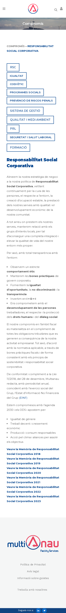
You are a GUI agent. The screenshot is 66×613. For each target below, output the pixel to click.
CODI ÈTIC (17, 84)
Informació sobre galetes (33, 578)
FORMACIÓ (18, 147)
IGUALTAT (17, 75)
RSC (13, 67)
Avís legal (33, 571)
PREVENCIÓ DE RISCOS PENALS (31, 100)
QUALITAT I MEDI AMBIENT (30, 119)
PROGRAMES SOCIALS (25, 92)
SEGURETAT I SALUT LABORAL (31, 137)
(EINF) (23, 397)
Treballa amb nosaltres (32, 589)
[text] (33, 386)
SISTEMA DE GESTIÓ (25, 110)
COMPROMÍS (16, 46)
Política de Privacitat (33, 564)
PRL (13, 128)
